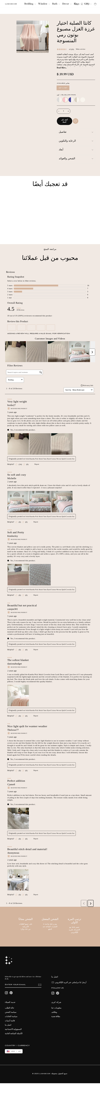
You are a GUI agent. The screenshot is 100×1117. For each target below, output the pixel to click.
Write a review (80, 49)
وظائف (54, 1012)
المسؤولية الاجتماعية (13, 1029)
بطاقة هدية (55, 1016)
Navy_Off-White (71, 99)
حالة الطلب (9, 1008)
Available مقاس (63, 83)
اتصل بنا (8, 1025)
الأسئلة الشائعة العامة (13, 1034)
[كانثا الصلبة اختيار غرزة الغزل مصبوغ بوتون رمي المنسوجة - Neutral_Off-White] (16, 234)
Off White (82, 99)
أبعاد (61, 150)
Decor (66, 4)
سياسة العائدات (11, 1016)
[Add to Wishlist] (75, 121)
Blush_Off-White (65, 99)
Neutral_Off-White (76, 99)
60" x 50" (63, 88)
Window (43, 4)
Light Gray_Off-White (59, 99)
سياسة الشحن (10, 1012)
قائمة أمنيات (10, 1021)
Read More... (62, 68)
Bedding (29, 4)
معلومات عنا (56, 1008)
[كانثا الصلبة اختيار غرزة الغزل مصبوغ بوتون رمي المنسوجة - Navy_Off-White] (13, 234)
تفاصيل (62, 132)
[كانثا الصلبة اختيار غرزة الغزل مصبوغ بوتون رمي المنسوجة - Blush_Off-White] (9, 234)
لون (66, 95)
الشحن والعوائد (67, 158)
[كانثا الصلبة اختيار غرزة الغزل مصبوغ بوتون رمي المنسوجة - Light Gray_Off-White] (6, 234)
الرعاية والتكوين (67, 141)
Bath (55, 4)
